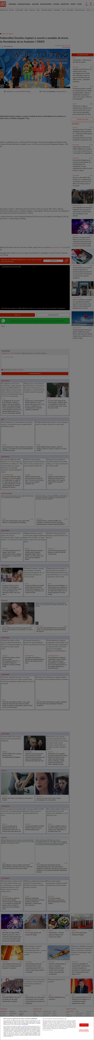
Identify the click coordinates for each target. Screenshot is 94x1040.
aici (7, 1032)
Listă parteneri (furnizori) (48, 1030)
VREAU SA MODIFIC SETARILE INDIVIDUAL (84, 1030)
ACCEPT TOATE (84, 1025)
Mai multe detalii (25, 1024)
